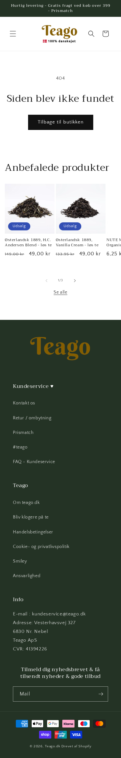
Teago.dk (52, 746)
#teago (20, 447)
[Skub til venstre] (46, 281)
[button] (13, 34)
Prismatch (23, 432)
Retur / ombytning (32, 418)
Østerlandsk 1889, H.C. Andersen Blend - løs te (28, 243)
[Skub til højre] (75, 281)
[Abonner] (101, 694)
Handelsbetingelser (33, 532)
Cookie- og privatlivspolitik (41, 546)
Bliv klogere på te (31, 517)
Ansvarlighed (26, 575)
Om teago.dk (26, 502)
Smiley (20, 561)
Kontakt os (24, 403)
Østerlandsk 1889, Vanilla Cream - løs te (77, 243)
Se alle (60, 292)
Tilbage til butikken (61, 122)
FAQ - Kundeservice (34, 461)
